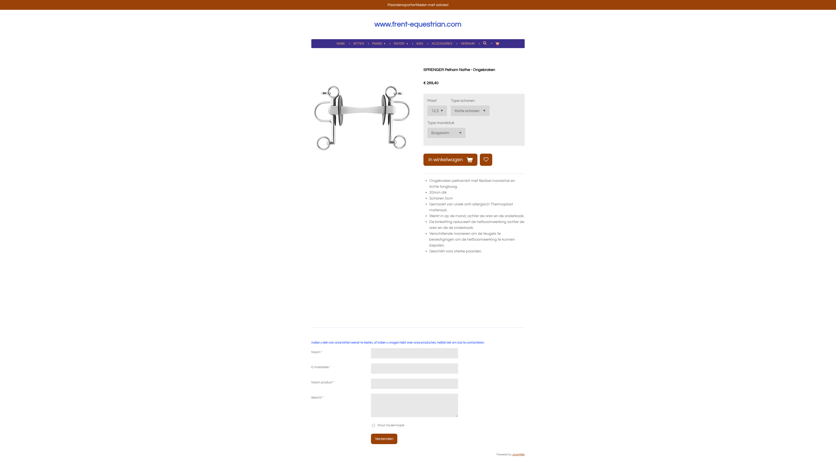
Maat (432, 101)
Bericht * (317, 397)
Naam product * (322, 382)
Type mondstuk (440, 123)
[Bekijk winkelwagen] (497, 44)
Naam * (316, 352)
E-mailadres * (321, 367)
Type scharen (463, 101)
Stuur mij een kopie (391, 425)
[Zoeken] (485, 43)
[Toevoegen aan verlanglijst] (486, 160)
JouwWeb (518, 454)
